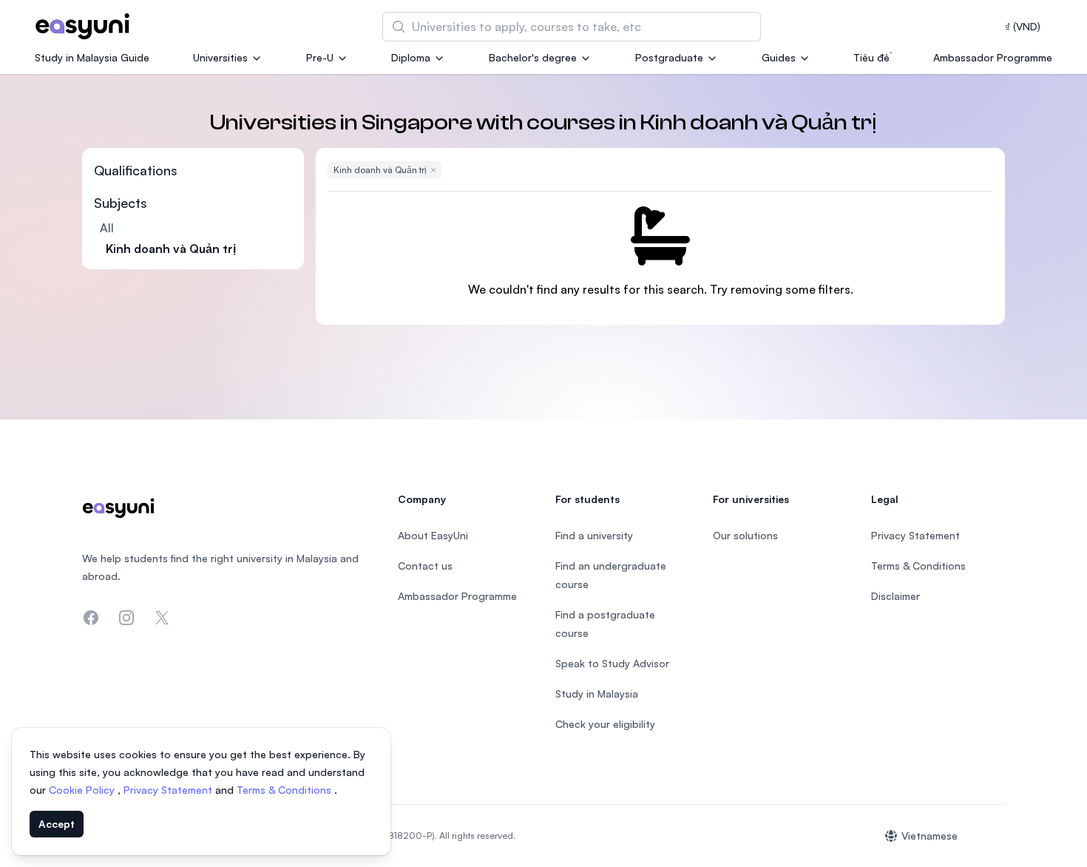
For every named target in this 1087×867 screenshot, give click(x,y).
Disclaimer (895, 596)
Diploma (410, 57)
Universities (220, 57)
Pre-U (319, 57)
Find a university (594, 535)
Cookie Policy (83, 789)
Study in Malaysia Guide (92, 57)
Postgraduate (669, 57)
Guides (779, 57)
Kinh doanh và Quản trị (171, 248)
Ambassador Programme (992, 57)
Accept (56, 823)
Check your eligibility (605, 724)
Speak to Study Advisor (612, 663)
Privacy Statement (169, 789)
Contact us (425, 565)
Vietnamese (929, 835)
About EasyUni (433, 535)
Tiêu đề (871, 57)
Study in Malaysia (596, 693)
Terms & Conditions (285, 789)
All (107, 227)
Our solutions (745, 535)
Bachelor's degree (533, 57)
